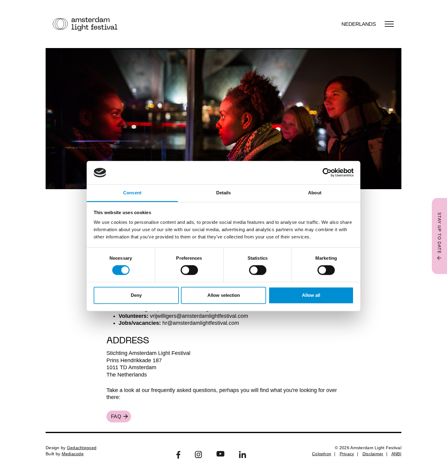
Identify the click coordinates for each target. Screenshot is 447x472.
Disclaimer (372, 453)
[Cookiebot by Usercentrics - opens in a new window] (327, 172)
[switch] (189, 270)
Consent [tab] (132, 192)
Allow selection (223, 295)
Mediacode (73, 453)
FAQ (116, 416)
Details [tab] (223, 192)
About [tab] (314, 192)
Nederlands (358, 24)
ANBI (396, 453)
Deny (136, 295)
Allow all (311, 295)
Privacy (347, 453)
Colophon (321, 453)
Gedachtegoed (81, 447)
